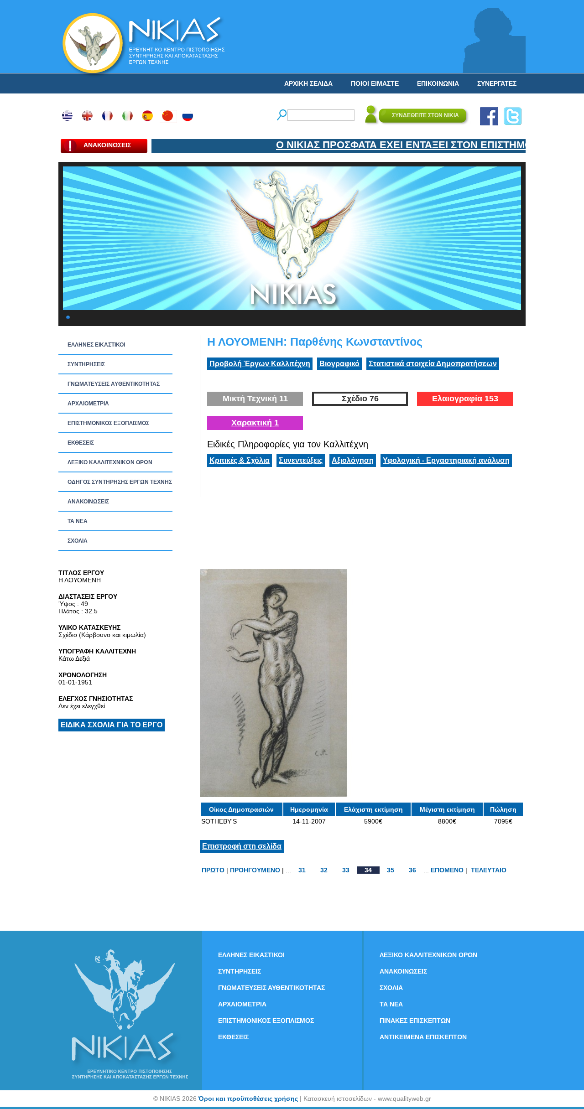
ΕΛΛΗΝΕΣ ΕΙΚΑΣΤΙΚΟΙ (96, 345)
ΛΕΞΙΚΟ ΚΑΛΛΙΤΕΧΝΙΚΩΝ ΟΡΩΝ (110, 462)
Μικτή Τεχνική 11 (255, 398)
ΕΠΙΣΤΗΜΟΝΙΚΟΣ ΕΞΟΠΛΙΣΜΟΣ (108, 423)
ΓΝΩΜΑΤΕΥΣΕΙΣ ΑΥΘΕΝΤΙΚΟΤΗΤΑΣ (114, 384)
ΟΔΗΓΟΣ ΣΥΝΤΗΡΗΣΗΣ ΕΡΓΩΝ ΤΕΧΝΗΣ (120, 482)
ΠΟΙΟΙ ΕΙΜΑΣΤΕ (375, 83)
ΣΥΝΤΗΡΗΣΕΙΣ (86, 364)
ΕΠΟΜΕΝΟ (447, 870)
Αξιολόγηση (353, 460)
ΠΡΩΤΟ (213, 870)
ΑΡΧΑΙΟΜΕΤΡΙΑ (88, 403)
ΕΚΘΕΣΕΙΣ (81, 443)
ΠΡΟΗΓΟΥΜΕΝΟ (255, 870)
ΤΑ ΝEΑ (78, 521)
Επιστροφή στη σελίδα (242, 846)
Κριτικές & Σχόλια (239, 460)
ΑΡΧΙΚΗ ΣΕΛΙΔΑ (308, 83)
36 (412, 870)
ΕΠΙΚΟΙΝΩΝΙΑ (438, 83)
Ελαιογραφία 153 (465, 398)
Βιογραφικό (339, 364)
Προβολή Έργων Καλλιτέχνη (259, 364)
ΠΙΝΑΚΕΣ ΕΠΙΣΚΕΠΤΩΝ (415, 1020)
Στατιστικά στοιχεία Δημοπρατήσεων (433, 364)
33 (345, 870)
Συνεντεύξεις (301, 460)
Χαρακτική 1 (255, 422)
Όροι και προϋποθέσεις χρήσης (248, 1098)
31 (302, 870)
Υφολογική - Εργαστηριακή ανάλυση (446, 460)
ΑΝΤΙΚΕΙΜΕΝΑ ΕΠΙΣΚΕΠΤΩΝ (423, 1037)
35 (390, 870)
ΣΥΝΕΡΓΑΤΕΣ (496, 83)
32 (324, 870)
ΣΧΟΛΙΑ (78, 541)
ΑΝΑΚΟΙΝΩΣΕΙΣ (88, 501)
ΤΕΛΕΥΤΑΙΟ (488, 870)
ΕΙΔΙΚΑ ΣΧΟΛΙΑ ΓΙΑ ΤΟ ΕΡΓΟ (111, 725)
